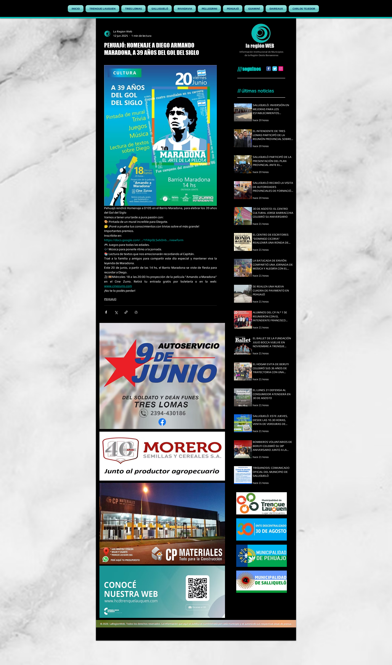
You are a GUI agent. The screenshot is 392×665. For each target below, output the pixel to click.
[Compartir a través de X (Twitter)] (116, 312)
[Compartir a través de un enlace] (126, 312)
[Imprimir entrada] (136, 312)
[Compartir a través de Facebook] (106, 312)
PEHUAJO (110, 299)
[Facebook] (268, 68)
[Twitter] (274, 68)
